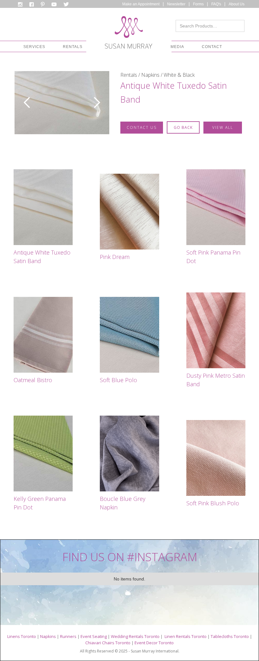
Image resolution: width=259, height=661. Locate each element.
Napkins (48, 636)
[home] (128, 34)
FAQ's (216, 4)
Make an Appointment (141, 4)
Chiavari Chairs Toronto (107, 643)
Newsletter (176, 4)
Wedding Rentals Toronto (135, 636)
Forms (198, 4)
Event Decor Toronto (154, 643)
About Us (236, 4)
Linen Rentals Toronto (186, 636)
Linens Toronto (21, 636)
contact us (142, 127)
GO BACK (183, 127)
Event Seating (94, 636)
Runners (68, 636)
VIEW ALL (222, 127)
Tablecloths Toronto (230, 636)
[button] (34, 46)
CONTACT (212, 47)
